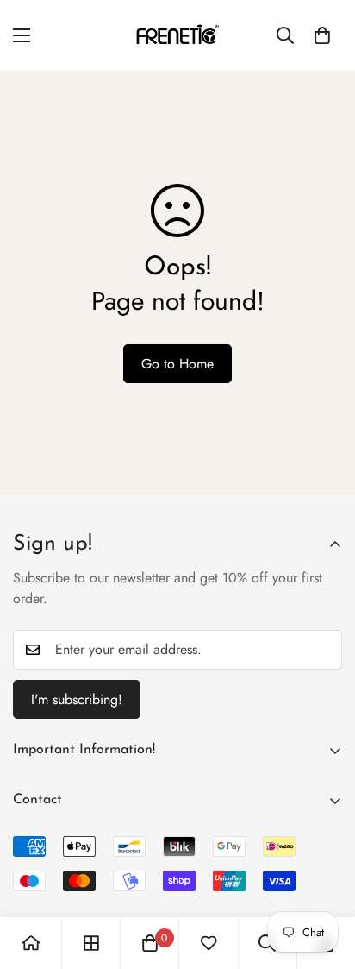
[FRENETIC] (177, 35)
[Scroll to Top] (324, 877)
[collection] (91, 943)
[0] (322, 35)
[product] (31, 943)
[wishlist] (208, 943)
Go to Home (177, 364)
